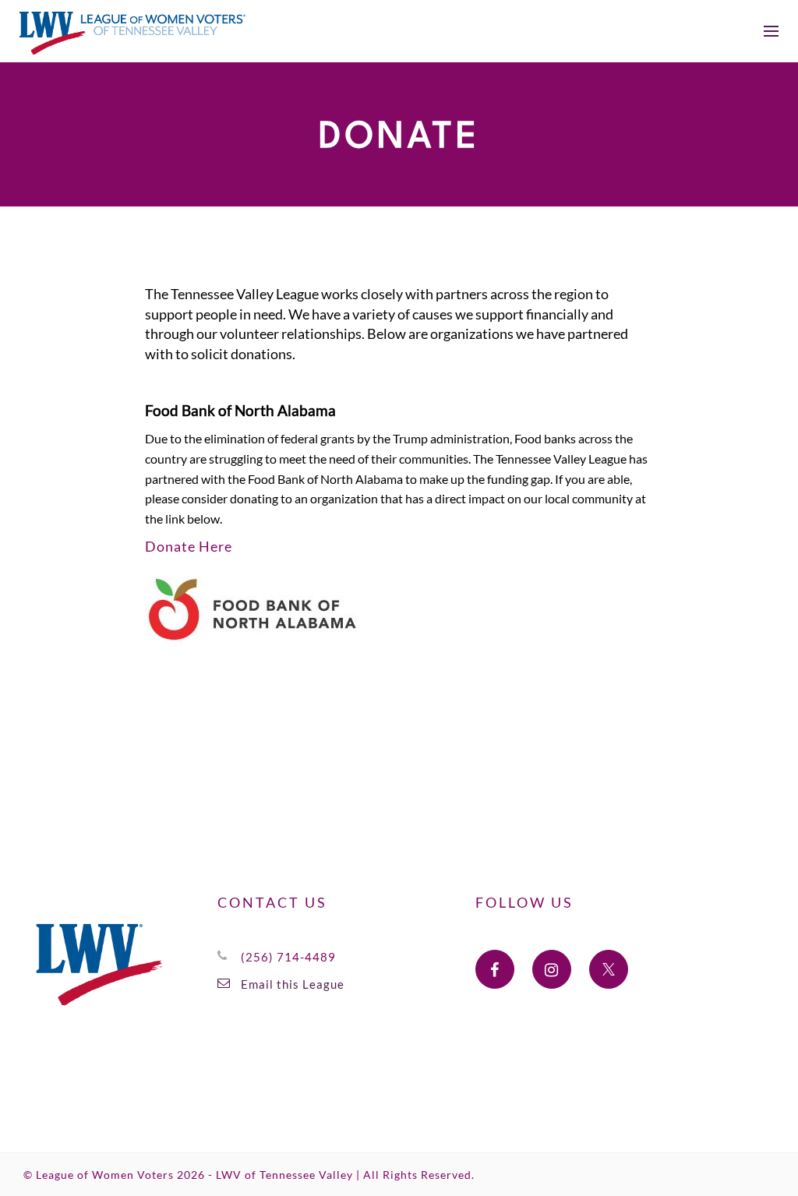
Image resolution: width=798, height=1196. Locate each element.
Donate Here (188, 546)
